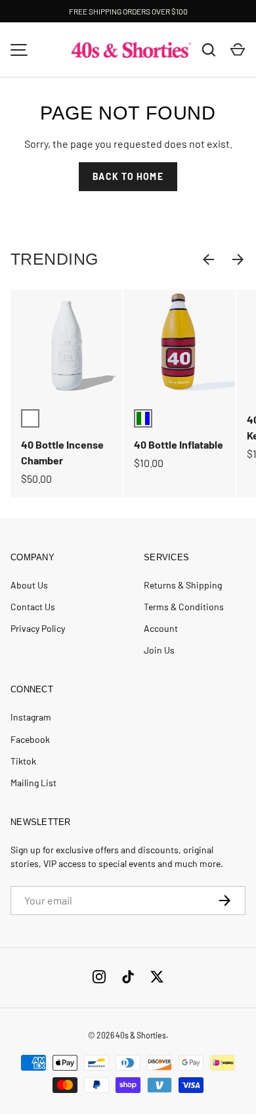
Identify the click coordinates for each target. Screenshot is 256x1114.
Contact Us (33, 606)
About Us (29, 584)
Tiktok (23, 761)
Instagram (31, 717)
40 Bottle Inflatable (178, 444)
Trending (54, 259)
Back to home (128, 176)
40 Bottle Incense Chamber (62, 452)
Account (161, 628)
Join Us (159, 650)
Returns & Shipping (183, 584)
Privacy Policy (38, 628)
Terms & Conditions (184, 606)
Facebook (30, 739)
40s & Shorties (141, 1035)
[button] (237, 49)
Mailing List (33, 782)
